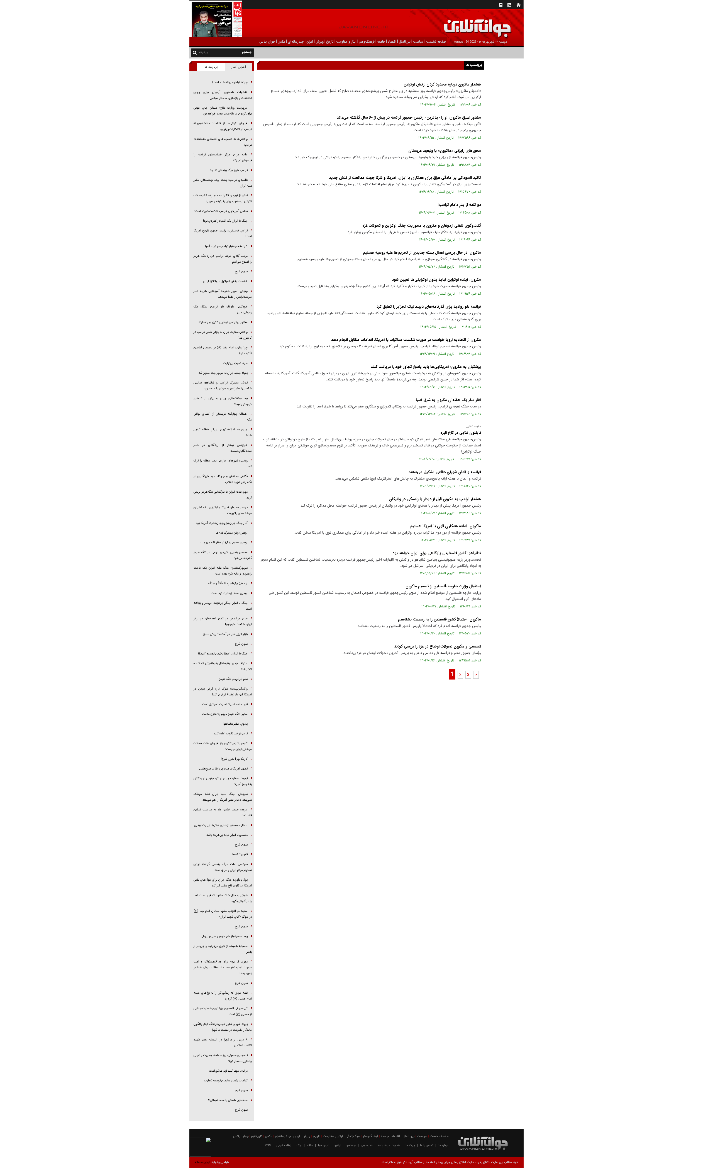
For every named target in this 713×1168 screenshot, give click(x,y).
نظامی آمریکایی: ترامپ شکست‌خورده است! (221, 211)
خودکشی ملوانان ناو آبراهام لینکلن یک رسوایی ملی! (223, 309)
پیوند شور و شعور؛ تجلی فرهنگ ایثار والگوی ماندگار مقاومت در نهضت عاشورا (223, 1027)
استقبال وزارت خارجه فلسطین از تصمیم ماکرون (443, 586)
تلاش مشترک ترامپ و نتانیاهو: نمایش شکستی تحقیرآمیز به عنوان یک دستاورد (223, 385)
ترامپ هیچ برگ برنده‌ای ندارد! (229, 170)
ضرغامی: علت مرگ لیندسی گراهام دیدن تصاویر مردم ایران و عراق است (223, 867)
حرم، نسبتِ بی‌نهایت (235, 363)
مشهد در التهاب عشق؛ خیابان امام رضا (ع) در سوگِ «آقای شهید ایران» (223, 914)
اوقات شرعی (284, 1145)
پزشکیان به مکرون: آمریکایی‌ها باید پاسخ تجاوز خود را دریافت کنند (426, 367)
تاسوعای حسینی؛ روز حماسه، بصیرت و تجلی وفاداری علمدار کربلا (223, 1058)
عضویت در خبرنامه (389, 1145)
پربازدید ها (211, 67)
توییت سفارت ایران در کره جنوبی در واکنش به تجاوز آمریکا (223, 781)
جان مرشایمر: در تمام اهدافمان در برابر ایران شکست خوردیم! (223, 621)
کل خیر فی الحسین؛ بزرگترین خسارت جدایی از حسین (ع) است (223, 1011)
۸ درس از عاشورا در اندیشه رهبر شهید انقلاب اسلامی (223, 1042)
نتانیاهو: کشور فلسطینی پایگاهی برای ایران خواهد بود (436, 553)
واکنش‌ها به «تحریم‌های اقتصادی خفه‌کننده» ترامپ (223, 142)
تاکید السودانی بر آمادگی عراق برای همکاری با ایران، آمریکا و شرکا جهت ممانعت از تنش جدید (405, 178)
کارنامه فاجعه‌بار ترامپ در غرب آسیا (226, 246)
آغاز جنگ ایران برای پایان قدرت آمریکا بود (222, 523)
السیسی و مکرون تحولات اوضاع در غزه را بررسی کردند (437, 646)
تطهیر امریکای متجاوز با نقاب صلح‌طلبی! (223, 768)
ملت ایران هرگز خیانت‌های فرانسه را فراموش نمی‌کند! (223, 157)
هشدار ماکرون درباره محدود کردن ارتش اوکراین (442, 84)
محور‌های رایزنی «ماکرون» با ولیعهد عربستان (444, 151)
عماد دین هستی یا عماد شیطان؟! (228, 1100)
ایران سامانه (202, 1162)
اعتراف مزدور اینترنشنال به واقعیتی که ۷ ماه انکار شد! (223, 666)
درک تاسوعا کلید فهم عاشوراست (228, 1071)
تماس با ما (426, 1145)
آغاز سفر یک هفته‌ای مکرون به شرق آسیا (448, 400)
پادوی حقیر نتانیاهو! (235, 724)
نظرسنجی (366, 1145)
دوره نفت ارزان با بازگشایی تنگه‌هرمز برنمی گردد (223, 495)
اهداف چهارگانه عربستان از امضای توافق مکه (223, 417)
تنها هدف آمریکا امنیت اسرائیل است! (224, 704)
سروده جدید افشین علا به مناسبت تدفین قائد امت (223, 812)
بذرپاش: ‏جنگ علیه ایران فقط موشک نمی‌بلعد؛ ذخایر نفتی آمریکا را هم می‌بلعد (223, 797)
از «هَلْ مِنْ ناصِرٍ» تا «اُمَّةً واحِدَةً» (228, 583)
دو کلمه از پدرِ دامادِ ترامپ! (459, 205)
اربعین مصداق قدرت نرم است (229, 593)
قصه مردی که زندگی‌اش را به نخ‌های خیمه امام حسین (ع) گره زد (223, 996)
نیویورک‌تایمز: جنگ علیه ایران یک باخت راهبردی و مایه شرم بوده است (223, 571)
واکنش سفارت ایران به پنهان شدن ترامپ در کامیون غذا (223, 335)
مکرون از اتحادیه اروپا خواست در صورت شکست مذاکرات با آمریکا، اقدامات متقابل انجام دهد (406, 340)
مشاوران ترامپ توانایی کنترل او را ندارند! (223, 322)
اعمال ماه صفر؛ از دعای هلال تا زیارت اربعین (221, 825)
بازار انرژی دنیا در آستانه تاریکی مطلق (225, 634)
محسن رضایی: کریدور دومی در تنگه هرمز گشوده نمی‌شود (223, 555)
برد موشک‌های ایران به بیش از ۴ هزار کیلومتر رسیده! (223, 401)
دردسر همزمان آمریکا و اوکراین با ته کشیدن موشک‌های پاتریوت (223, 510)
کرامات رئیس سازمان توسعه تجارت (226, 1080)
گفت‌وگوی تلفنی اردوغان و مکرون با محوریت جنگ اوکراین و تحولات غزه (421, 226)
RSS (268, 1145)
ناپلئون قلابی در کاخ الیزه (460, 433)
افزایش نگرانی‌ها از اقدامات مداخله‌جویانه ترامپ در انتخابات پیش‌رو (223, 126)
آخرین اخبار (238, 67)
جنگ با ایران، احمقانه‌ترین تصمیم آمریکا (223, 653)
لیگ (299, 1145)
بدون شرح (241, 271)
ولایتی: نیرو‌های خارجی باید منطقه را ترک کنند (223, 463)
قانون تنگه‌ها (240, 854)
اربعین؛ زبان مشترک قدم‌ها (232, 533)
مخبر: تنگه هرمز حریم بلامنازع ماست (225, 714)
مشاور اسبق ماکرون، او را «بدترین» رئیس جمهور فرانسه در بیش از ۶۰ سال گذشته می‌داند (409, 117)
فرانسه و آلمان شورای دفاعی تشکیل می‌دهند (445, 472)
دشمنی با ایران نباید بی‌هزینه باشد (227, 835)
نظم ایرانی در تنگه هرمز (233, 679)
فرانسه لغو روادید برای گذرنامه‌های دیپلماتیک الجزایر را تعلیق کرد (429, 307)
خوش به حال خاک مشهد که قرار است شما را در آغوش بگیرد (223, 898)
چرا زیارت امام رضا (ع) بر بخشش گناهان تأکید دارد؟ (223, 350)
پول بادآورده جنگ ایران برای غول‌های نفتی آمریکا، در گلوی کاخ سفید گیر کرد (223, 883)
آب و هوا (323, 1145)
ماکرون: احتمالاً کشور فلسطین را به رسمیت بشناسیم (439, 619)
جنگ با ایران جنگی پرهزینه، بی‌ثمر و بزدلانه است (223, 606)
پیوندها (410, 1145)
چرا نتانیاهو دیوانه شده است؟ (230, 82)
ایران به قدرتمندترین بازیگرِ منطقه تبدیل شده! (223, 432)
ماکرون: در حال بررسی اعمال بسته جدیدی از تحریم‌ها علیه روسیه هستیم (422, 253)
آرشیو (337, 1145)
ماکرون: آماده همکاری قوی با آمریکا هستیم (445, 526)
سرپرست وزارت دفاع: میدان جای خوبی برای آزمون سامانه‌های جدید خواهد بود (223, 111)
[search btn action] (195, 52)
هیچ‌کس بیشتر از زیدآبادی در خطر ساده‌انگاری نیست (223, 448)
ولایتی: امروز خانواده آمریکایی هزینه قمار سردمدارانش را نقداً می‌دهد (223, 294)
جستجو (351, 1145)
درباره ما (443, 1145)
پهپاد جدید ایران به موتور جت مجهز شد (223, 373)
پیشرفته (203, 52)
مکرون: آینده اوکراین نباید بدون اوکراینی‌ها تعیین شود (436, 280)
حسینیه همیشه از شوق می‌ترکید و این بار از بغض (223, 949)
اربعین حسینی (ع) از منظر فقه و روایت (224, 542)
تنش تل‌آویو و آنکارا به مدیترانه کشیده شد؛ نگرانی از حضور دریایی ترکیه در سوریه (223, 198)
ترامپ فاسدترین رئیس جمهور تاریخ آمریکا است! (223, 233)
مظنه (310, 1145)
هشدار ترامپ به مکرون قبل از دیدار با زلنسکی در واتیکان (435, 499)
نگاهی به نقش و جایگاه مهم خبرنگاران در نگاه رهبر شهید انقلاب (223, 479)
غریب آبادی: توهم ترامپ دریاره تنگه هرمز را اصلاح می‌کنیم (223, 259)
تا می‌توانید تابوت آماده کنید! (230, 733)
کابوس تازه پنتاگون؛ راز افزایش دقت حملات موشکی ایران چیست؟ (223, 746)
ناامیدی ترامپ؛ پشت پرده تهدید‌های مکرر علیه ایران (223, 183)
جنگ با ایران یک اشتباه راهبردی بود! (225, 221)
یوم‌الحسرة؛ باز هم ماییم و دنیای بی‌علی (224, 936)
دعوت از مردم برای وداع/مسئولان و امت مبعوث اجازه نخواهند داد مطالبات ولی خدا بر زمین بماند (223, 967)
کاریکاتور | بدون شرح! (234, 759)
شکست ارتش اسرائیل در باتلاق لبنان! (225, 281)
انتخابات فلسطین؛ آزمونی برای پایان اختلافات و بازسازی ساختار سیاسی (223, 95)
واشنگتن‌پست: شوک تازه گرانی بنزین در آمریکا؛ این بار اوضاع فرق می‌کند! (223, 691)
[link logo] (650, 24)
